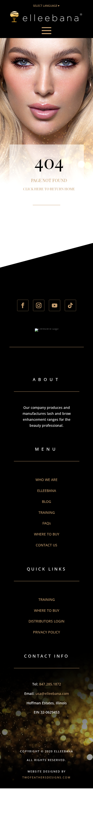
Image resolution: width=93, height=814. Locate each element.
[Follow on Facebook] (23, 305)
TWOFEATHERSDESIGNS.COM (46, 777)
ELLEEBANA (46, 490)
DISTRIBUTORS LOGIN (46, 621)
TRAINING (46, 512)
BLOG (46, 501)
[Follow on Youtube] (54, 305)
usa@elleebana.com (52, 693)
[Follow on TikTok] (70, 305)
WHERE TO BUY (46, 534)
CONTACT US (46, 545)
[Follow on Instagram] (38, 305)
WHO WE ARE (46, 479)
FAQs (46, 523)
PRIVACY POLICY (46, 632)
